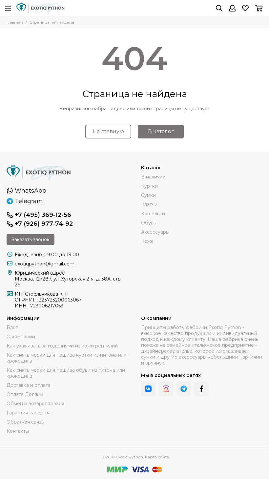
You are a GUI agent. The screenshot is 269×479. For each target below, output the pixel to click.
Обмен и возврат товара (35, 403)
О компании (21, 337)
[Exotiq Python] (40, 8)
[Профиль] (232, 8)
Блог (12, 327)
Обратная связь (25, 422)
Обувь (148, 223)
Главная (15, 22)
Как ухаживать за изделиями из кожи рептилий (62, 346)
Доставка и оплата (29, 385)
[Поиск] (219, 8)
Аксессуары (155, 232)
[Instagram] (166, 389)
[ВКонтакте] (148, 389)
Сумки (148, 195)
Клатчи (149, 204)
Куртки (149, 186)
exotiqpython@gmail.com (44, 264)
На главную (108, 131)
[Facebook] (201, 389)
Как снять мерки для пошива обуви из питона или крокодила (66, 373)
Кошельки (153, 214)
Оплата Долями (25, 394)
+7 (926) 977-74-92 (44, 223)
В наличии (153, 177)
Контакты (18, 431)
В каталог (161, 131)
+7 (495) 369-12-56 (43, 215)
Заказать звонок (30, 239)
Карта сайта (157, 456)
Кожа (147, 241)
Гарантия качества (29, 413)
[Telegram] (183, 389)
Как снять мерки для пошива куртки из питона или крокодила (67, 358)
